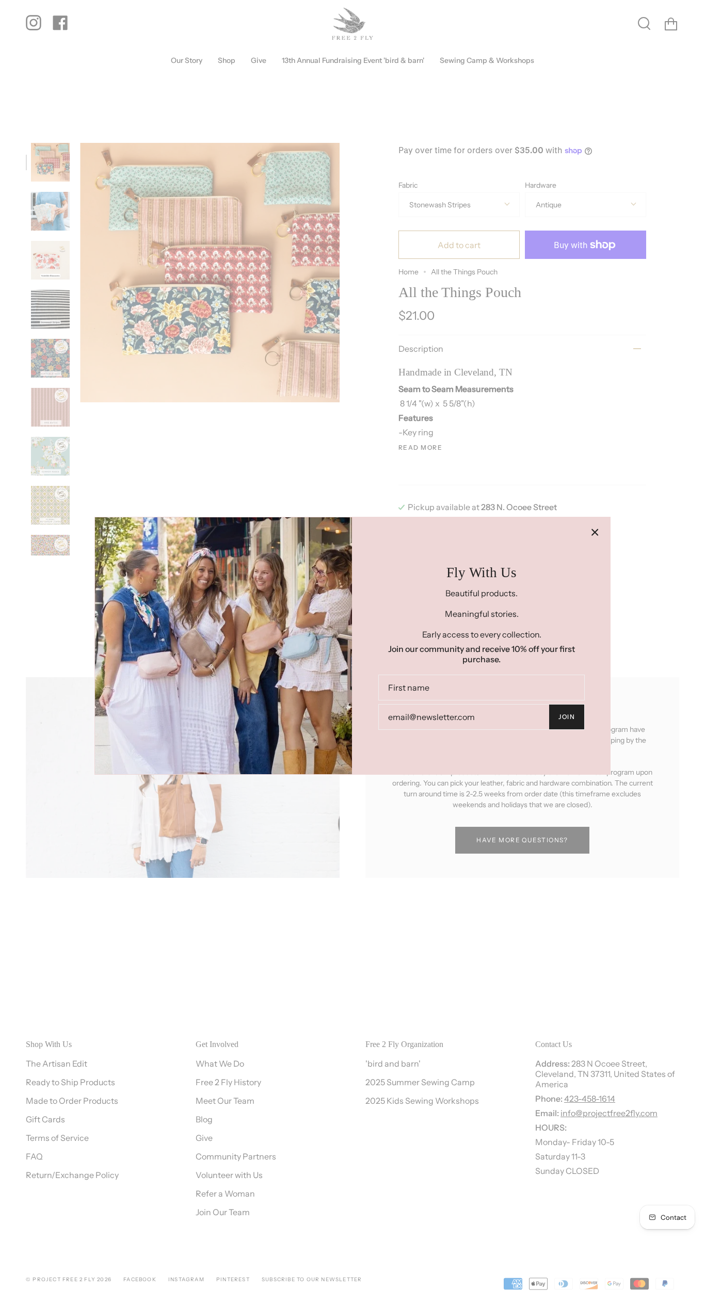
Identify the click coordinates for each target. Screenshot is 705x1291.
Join (566, 717)
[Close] (595, 532)
